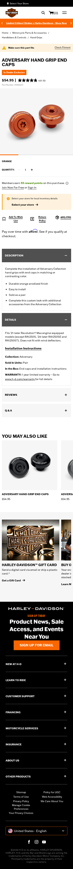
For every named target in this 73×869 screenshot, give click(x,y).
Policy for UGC (51, 792)
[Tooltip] (67, 183)
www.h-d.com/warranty (20, 379)
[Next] (71, 23)
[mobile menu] (63, 13)
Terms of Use (21, 796)
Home (5, 32)
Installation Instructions (23, 348)
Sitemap (21, 792)
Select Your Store (19, 3)
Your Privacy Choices (21, 812)
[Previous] (2, 23)
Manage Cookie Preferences (21, 807)
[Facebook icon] (29, 842)
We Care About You (52, 801)
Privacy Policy (21, 801)
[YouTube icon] (44, 842)
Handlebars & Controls (14, 37)
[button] (31, 80)
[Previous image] (7, 122)
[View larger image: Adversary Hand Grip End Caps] (36, 121)
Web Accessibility (52, 796)
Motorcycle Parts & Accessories (29, 32)
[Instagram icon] (36, 842)
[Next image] (65, 122)
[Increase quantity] (32, 170)
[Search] (43, 12)
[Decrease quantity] (19, 170)
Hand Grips (36, 37)
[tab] (9, 154)
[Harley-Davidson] (36, 608)
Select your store (23, 204)
